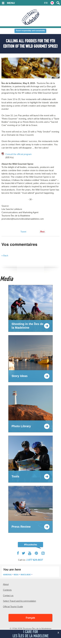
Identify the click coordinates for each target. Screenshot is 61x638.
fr (46, 2)
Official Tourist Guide (13, 606)
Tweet (23, 231)
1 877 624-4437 (34, 560)
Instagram (43, 553)
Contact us (8, 595)
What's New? (26, 574)
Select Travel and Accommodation (19, 601)
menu (11, 2)
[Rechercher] (58, 3)
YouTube (30, 553)
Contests (7, 590)
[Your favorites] (52, 3)
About (6, 584)
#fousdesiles (30, 544)
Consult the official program (18, 154)
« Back (4, 255)
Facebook (18, 553)
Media (16, 574)
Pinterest (36, 553)
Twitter (23, 553)
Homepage (7, 574)
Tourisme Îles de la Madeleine (30, 17)
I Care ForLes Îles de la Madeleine (31, 634)
